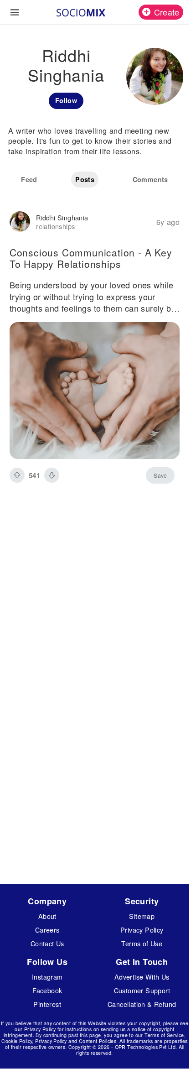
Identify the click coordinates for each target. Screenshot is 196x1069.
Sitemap (142, 916)
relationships (55, 226)
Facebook (47, 990)
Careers (47, 929)
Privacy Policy (142, 929)
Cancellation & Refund (142, 1004)
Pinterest (47, 1004)
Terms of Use (141, 943)
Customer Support (142, 990)
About (47, 916)
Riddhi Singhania (62, 217)
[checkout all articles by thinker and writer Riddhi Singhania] (20, 222)
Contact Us (47, 943)
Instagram (47, 976)
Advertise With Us (142, 976)
